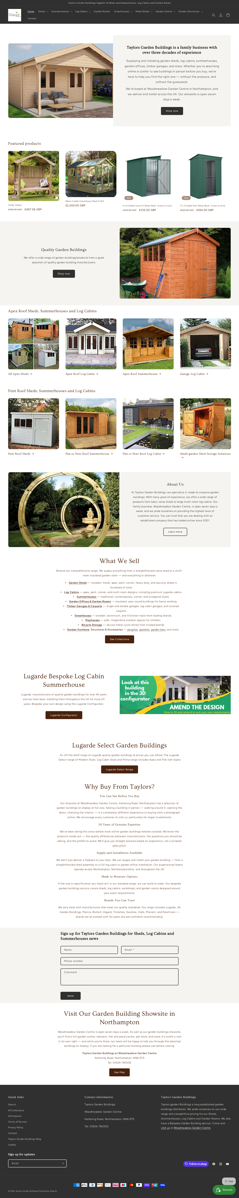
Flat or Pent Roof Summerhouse (87, 453)
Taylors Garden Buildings (27, 1191)
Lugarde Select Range (119, 769)
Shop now (172, 110)
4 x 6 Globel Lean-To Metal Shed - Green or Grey (147, 206)
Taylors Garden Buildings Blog (24, 1139)
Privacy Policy (15, 1127)
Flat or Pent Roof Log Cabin (142, 453)
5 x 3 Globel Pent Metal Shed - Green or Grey (202, 206)
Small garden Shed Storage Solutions (205, 453)
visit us (165, 1127)
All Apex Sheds (18, 374)
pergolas (132, 629)
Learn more (175, 531)
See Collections (119, 639)
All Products (14, 1116)
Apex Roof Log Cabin (80, 374)
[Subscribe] (62, 1163)
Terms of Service (17, 1121)
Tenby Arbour (15, 205)
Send (70, 995)
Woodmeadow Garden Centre (192, 1127)
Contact (12, 1133)
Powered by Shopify (48, 1191)
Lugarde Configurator (63, 715)
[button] (43, 11)
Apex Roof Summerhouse (140, 374)
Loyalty (12, 1144)
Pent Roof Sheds (19, 453)
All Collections (16, 1110)
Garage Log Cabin (192, 374)
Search (12, 1104)
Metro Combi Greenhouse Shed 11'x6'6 (85, 201)
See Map (119, 1072)
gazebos (144, 629)
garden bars (158, 629)
